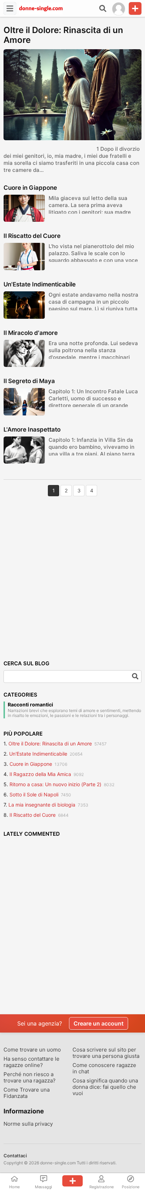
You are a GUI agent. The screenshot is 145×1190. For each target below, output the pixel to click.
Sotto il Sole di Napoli (34, 794)
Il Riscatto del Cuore (32, 235)
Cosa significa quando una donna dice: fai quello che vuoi (105, 1087)
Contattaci (15, 1155)
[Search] (135, 677)
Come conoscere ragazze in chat (104, 1068)
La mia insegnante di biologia (41, 805)
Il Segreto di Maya (29, 380)
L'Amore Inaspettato (32, 429)
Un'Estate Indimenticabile (40, 284)
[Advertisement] (72, 574)
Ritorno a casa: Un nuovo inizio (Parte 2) (55, 784)
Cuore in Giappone (30, 187)
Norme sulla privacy (28, 1124)
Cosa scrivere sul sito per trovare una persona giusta (105, 1053)
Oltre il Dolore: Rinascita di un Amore (63, 35)
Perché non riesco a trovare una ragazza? (30, 1077)
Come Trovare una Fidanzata (27, 1093)
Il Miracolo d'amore (31, 332)
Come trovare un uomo (32, 1050)
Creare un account (99, 1023)
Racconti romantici (30, 704)
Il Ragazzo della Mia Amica (40, 774)
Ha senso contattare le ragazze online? (31, 1062)
